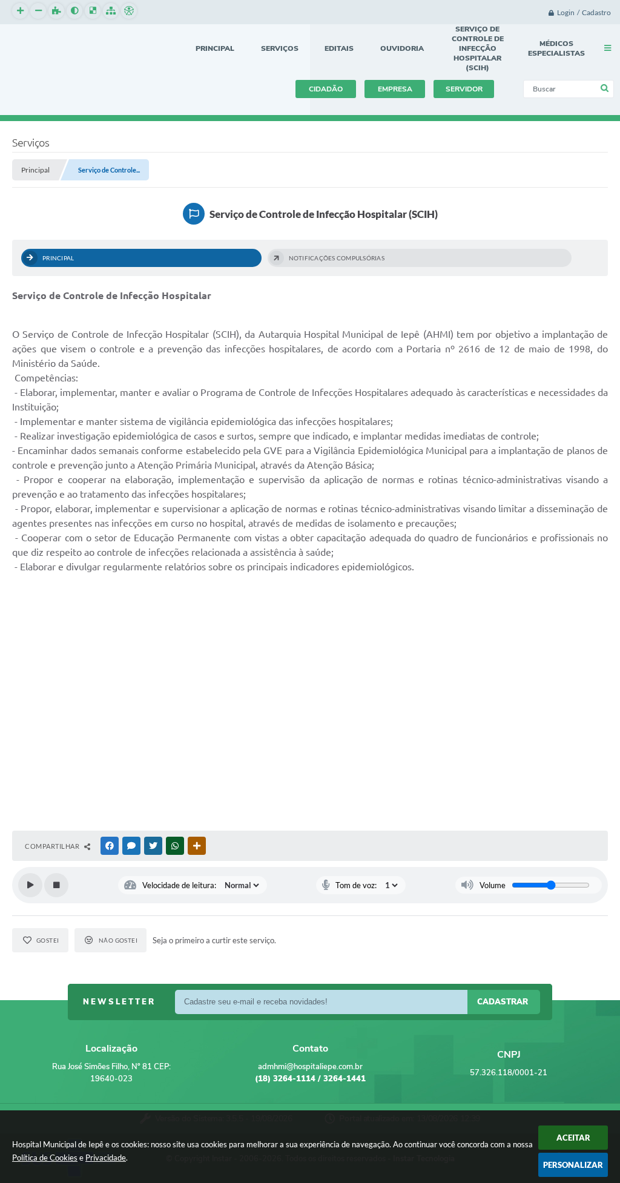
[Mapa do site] (111, 11)
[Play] (30, 885)
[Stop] (56, 885)
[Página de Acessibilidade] (129, 11)
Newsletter (119, 1002)
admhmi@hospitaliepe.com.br (310, 1066)
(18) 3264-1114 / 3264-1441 (310, 1078)
